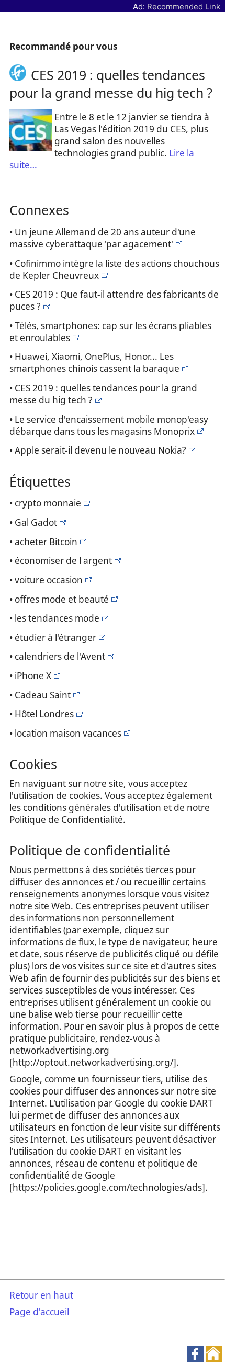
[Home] (20, 75)
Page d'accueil (39, 1312)
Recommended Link (183, 7)
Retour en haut (41, 1295)
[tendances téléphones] (177, 244)
